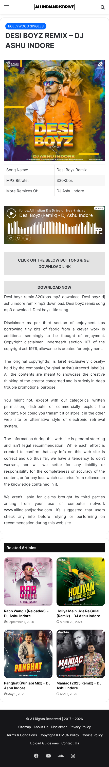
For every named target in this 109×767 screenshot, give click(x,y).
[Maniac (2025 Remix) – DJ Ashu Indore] (81, 654)
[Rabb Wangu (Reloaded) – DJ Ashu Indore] (28, 581)
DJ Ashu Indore (70, 190)
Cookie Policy (92, 735)
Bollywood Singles (26, 26)
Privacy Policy (80, 727)
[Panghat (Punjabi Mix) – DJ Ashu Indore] (28, 654)
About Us (40, 727)
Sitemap (24, 727)
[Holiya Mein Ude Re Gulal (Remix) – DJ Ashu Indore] (81, 581)
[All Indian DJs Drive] (54, 7)
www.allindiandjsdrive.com (28, 509)
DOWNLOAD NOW (54, 287)
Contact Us (70, 743)
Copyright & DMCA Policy (59, 735)
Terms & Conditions (21, 735)
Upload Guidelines (44, 743)
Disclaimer (59, 727)
